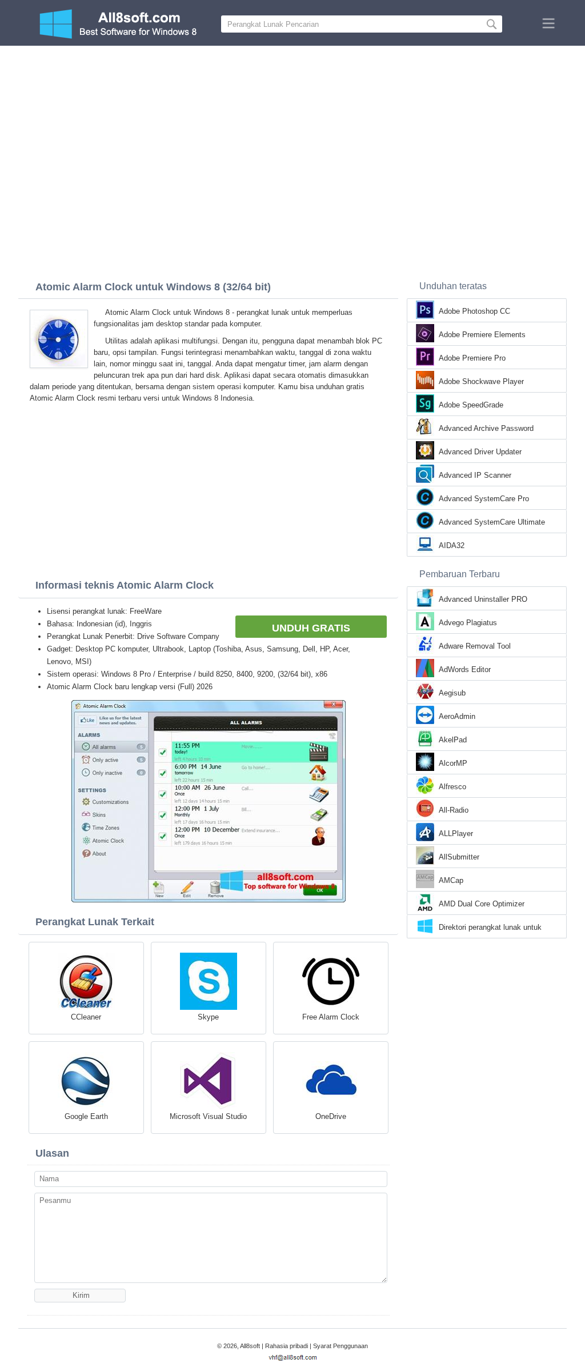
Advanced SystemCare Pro (484, 498)
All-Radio (453, 810)
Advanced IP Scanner (475, 475)
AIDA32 (451, 545)
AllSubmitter (459, 857)
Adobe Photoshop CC (474, 311)
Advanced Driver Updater (480, 451)
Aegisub (452, 693)
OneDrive (330, 1116)
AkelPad (453, 740)
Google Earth (86, 1116)
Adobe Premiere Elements (482, 334)
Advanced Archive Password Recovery (486, 429)
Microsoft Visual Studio (208, 1116)
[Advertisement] (292, 131)
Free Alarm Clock (330, 1017)
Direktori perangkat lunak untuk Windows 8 (490, 928)
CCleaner (86, 1017)
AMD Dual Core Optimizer (481, 904)
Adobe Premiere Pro (472, 358)
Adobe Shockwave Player (481, 381)
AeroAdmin (457, 716)
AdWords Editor (465, 669)
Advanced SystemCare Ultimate (492, 522)
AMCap (451, 880)
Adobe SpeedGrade (471, 405)
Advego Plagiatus (468, 622)
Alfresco (452, 786)
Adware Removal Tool (475, 646)
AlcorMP (453, 763)
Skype (208, 1017)
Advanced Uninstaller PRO (483, 599)
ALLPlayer (456, 833)
